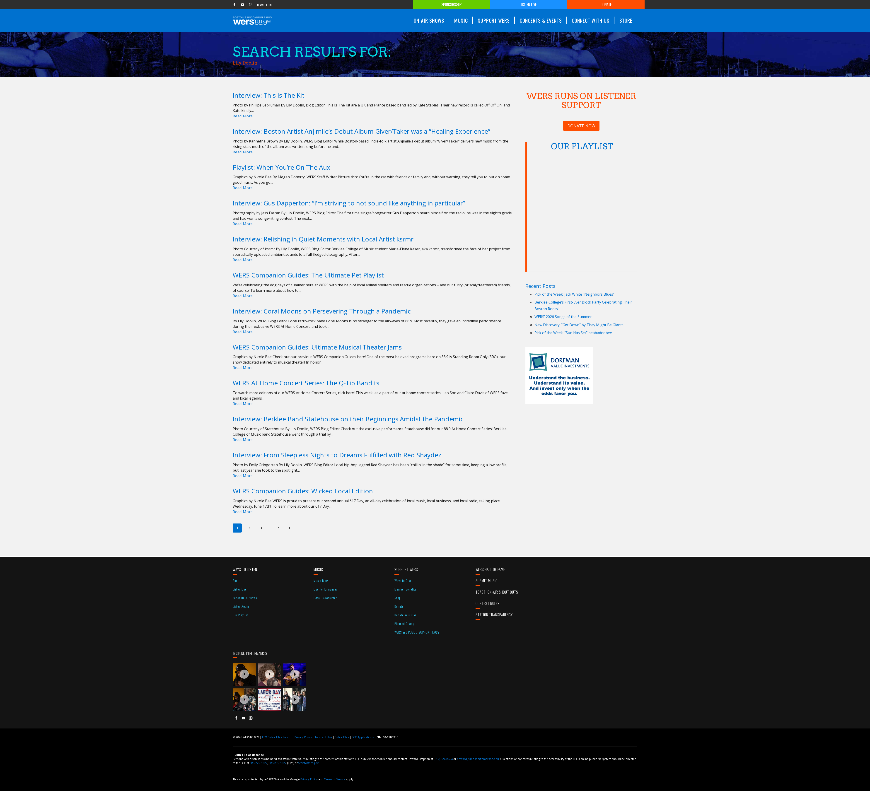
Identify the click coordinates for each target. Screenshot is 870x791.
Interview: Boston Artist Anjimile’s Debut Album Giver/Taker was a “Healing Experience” (361, 131)
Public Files (342, 737)
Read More (244, 115)
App (235, 580)
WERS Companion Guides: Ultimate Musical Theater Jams (317, 347)
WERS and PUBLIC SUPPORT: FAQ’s (416, 632)
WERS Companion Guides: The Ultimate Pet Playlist (308, 275)
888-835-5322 (277, 763)
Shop (397, 597)
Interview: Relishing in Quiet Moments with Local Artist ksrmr (323, 239)
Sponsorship (451, 4)
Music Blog (321, 580)
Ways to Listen (245, 569)
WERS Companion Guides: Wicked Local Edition (303, 491)
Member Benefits (405, 589)
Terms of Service (334, 779)
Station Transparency (494, 614)
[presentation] (244, 674)
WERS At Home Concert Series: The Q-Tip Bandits (306, 383)
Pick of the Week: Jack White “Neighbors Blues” (574, 294)
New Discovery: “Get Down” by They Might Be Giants (579, 324)
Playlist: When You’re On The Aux (281, 167)
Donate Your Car (405, 615)
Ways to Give (403, 580)
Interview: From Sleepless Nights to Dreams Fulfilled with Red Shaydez (337, 455)
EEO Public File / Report (277, 737)
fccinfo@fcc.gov (308, 763)
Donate (606, 4)
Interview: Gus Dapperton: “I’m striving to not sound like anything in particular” (349, 203)
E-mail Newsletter (325, 597)
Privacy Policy (303, 737)
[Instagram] (250, 4)
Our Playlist (240, 615)
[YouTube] (242, 4)
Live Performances (326, 589)
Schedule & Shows (245, 597)
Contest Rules (488, 603)
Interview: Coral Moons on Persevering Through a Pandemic (322, 311)
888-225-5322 (258, 763)
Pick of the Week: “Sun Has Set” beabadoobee (573, 332)
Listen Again (241, 606)
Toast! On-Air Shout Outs (497, 592)
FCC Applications (363, 737)
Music (318, 569)
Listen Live (528, 4)
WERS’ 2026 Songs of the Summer (563, 316)
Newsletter (264, 5)
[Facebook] (234, 4)
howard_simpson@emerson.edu (478, 759)
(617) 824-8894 (443, 759)
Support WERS (406, 569)
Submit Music (487, 581)
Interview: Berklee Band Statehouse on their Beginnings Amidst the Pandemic (348, 419)
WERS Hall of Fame (490, 569)
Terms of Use (323, 737)
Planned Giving (404, 623)
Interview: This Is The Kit (268, 95)
